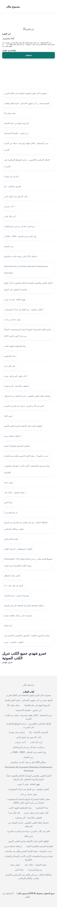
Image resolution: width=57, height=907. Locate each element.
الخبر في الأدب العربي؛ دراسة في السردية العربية (24, 406)
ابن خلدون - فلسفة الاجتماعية (16, 133)
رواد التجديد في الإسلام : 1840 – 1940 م (20, 236)
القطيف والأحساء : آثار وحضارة (16, 386)
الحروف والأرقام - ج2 (12, 186)
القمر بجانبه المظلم (12, 575)
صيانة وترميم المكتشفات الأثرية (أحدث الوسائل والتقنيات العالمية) (27, 469)
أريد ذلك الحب (10, 216)
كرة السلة (8, 625)
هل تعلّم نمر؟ (9, 366)
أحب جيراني (9, 206)
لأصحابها (10, 893)
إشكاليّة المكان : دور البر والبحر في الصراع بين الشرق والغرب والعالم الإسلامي (26, 525)
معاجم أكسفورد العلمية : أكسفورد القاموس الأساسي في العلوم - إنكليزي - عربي (27, 638)
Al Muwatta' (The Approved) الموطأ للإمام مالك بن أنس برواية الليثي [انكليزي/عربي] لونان (28, 562)
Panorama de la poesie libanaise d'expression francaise (26, 269)
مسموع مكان (28, 684)
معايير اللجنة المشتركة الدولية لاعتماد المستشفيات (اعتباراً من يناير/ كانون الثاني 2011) (27, 332)
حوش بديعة (8, 482)
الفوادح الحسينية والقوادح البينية (17, 446)
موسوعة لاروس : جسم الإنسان (16, 595)
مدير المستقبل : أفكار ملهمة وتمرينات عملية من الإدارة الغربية (26, 146)
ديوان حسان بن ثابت (12, 319)
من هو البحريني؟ (11, 512)
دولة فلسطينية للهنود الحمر (15, 346)
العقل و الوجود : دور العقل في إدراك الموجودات (23, 309)
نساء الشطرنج (10, 356)
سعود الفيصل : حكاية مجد (14, 492)
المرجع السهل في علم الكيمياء (16, 123)
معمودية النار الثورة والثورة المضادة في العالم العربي (25, 93)
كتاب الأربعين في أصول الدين (15, 196)
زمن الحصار (8, 246)
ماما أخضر (8, 502)
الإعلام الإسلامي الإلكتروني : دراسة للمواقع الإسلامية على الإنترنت (27, 163)
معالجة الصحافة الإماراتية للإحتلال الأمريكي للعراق (24, 605)
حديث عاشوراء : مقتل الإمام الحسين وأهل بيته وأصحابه (26, 456)
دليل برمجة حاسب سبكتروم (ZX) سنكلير (20, 256)
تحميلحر (28, 55)
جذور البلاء (8, 416)
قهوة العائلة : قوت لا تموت (14, 299)
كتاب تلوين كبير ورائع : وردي (15, 376)
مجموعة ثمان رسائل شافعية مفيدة (18, 615)
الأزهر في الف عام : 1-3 (13, 585)
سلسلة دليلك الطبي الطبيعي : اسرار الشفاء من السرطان (27, 396)
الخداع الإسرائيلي (11, 539)
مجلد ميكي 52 (10, 113)
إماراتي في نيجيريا (11, 176)
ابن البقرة (6, 34)
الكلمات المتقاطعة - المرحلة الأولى (18, 549)
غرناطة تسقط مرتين (12, 436)
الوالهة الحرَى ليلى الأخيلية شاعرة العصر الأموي (23, 426)
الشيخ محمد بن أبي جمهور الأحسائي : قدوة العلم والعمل (26, 103)
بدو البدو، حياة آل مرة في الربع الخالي (19, 226)
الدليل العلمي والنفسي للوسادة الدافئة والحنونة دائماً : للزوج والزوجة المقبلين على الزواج (28, 286)
